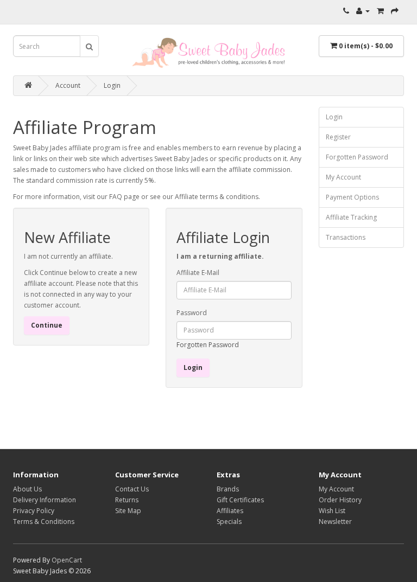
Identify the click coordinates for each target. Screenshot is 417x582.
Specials (229, 521)
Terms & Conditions (43, 521)
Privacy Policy (33, 510)
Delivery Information (44, 499)
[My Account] (363, 10)
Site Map (128, 510)
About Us (27, 489)
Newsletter (335, 521)
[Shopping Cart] (380, 10)
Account (67, 85)
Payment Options (352, 197)
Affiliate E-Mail (197, 272)
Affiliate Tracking (351, 217)
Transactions (345, 237)
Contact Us (132, 489)
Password (191, 312)
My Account (343, 177)
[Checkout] (395, 10)
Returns (126, 499)
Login (112, 85)
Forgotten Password (207, 344)
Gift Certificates (240, 499)
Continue (46, 325)
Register (338, 137)
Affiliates (230, 510)
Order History (340, 499)
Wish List (332, 510)
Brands (228, 489)
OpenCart (67, 560)
